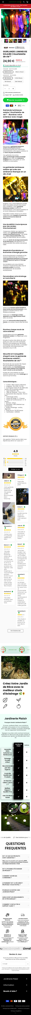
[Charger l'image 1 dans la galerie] (6, 41)
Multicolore (8, 72)
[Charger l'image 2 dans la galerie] (11, 41)
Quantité (5, 85)
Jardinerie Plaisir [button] (10, 979)
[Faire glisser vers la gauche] (1, 40)
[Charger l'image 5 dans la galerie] (24, 41)
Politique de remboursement (22, 1006)
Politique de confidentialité (9, 1008)
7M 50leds (8, 81)
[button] (3, 2)
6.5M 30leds (18, 78)
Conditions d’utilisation (24, 1008)
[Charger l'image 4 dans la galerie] (20, 41)
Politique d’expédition (16, 1011)
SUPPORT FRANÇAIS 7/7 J (10, 436)
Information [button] (8, 985)
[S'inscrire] (27, 964)
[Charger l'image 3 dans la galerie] (15, 41)
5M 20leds (8, 78)
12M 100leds (18, 81)
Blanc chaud (20, 72)
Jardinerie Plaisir (9, 1006)
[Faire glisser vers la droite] (29, 40)
